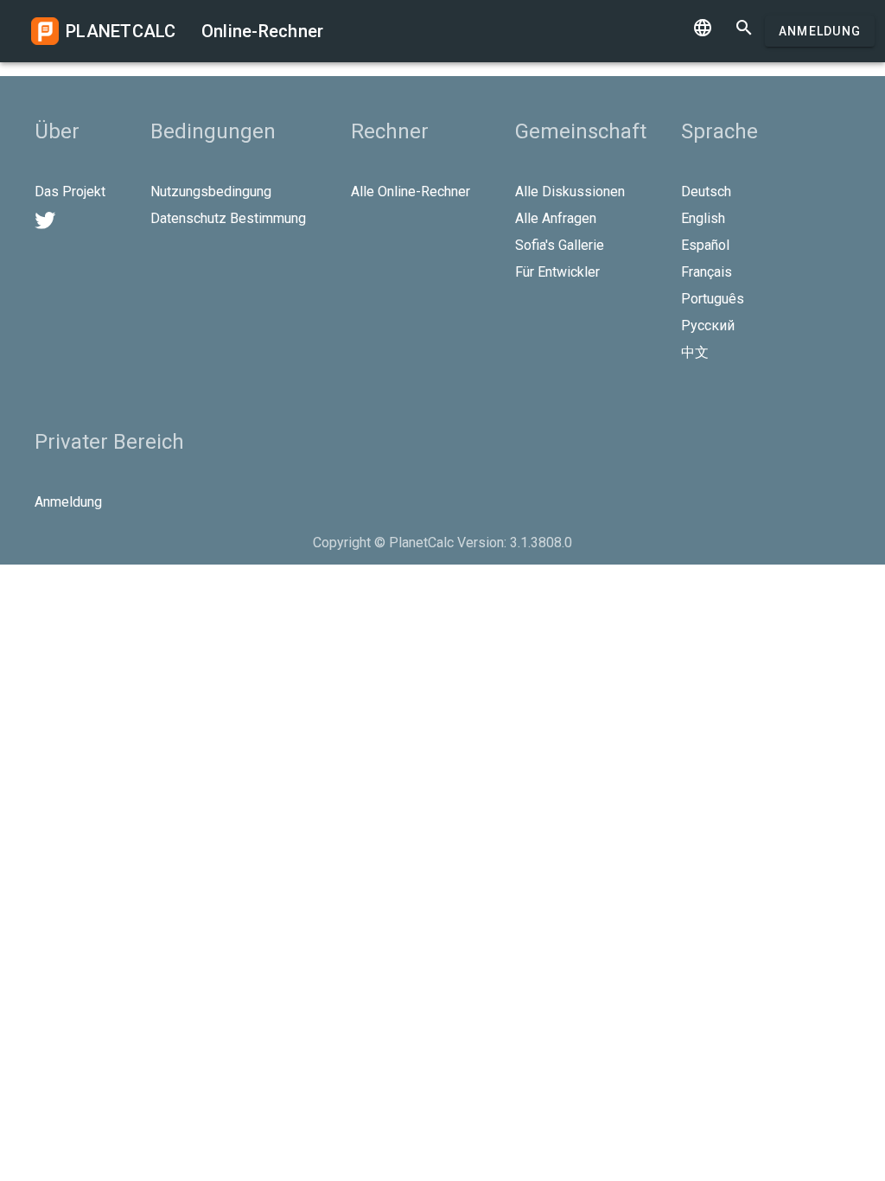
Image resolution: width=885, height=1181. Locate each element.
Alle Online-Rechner (410, 191)
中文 (695, 352)
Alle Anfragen (555, 218)
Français (706, 272)
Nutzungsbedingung (210, 191)
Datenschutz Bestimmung (228, 218)
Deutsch (706, 191)
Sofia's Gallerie (559, 245)
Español (705, 245)
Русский (708, 325)
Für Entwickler (557, 272)
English (703, 218)
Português (712, 298)
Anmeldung (820, 31)
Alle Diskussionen (570, 191)
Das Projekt (70, 191)
